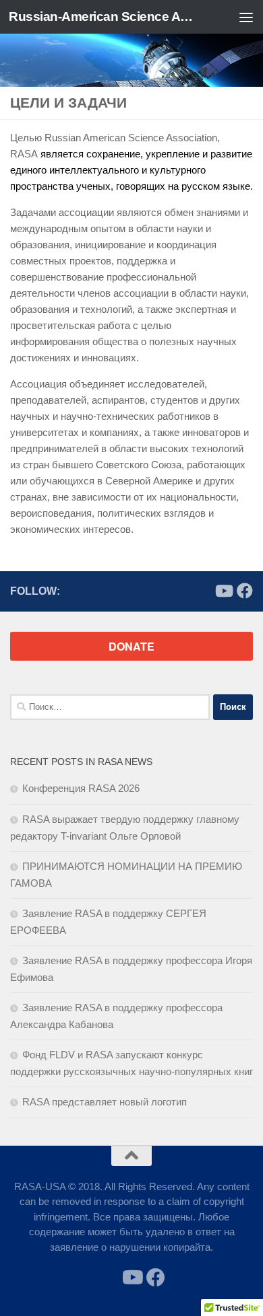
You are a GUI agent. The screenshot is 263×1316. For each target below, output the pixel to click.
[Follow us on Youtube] (223, 591)
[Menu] (246, 17)
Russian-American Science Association (103, 16)
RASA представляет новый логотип (104, 1101)
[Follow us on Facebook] (245, 591)
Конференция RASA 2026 (81, 788)
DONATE (131, 646)
